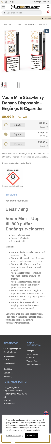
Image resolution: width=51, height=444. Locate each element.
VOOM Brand (7, 24)
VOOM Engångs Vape (24, 24)
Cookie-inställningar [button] (14, 435)
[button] (3, 7)
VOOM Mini (41, 24)
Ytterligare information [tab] (17, 201)
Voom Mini (18, 252)
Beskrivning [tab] (11, 195)
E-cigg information (33, 344)
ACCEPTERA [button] (32, 435)
